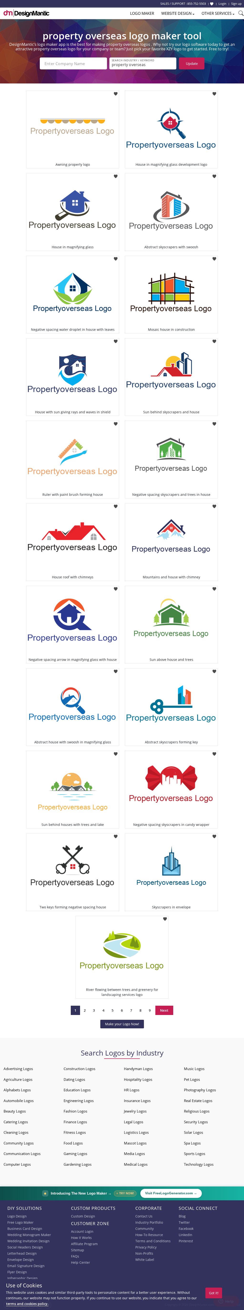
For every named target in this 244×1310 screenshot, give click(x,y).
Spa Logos (192, 1143)
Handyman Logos (138, 1068)
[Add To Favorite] (115, 92)
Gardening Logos (78, 1164)
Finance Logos (75, 1121)
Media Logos (134, 1153)
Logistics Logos (136, 1132)
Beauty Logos (15, 1111)
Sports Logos (194, 1153)
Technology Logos (199, 1164)
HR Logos (131, 1089)
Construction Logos (79, 1068)
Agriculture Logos (18, 1079)
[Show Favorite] (211, 4)
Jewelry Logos (135, 1111)
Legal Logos (133, 1121)
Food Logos (73, 1143)
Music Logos (194, 1068)
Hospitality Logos (138, 1079)
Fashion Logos (75, 1111)
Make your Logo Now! (122, 1024)
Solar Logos (193, 1132)
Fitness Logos (75, 1132)
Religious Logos (196, 1111)
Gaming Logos (75, 1153)
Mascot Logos (135, 1143)
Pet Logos (192, 1079)
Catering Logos (16, 1121)
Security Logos (196, 1121)
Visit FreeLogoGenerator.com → (171, 1193)
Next (164, 1010)
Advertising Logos (18, 1068)
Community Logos (19, 1143)
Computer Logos (17, 1164)
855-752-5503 (196, 3)
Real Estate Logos (198, 1100)
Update (192, 63)
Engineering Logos (79, 1100)
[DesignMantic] (26, 13)
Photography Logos (200, 1089)
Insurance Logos (137, 1100)
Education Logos (77, 1089)
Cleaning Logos (16, 1132)
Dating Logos (74, 1079)
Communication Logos (22, 1153)
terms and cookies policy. (27, 1303)
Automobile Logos (19, 1100)
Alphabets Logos (17, 1089)
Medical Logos (135, 1164)
